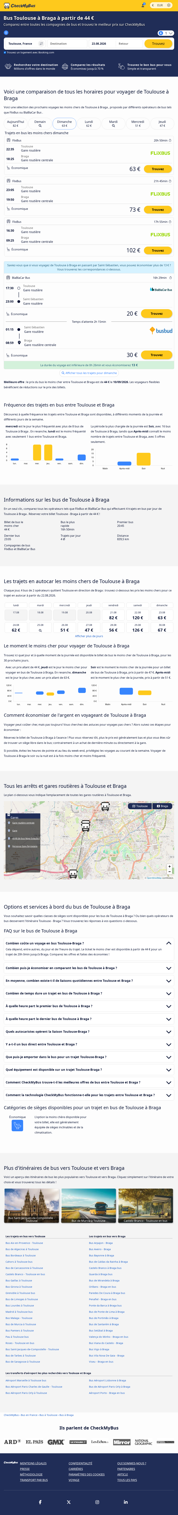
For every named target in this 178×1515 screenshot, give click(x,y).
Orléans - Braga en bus (102, 1286)
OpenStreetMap (154, 877)
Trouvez (158, 169)
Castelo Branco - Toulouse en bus (25, 1274)
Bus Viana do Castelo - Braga (106, 1343)
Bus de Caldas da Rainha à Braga (108, 1261)
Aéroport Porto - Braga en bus (107, 1393)
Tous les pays (127, 1480)
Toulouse (142, 806)
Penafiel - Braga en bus (102, 1299)
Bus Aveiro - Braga (100, 1249)
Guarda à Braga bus (100, 1274)
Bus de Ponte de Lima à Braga (106, 1311)
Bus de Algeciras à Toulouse (22, 1249)
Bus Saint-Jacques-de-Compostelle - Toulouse (32, 1349)
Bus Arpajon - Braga (101, 1243)
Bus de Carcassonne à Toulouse (24, 1268)
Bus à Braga (66, 1415)
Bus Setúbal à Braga (101, 1330)
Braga (164, 806)
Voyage (74, 1480)
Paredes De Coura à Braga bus (107, 1293)
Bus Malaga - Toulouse (19, 1318)
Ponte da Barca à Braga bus (105, 1305)
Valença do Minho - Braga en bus (108, 1336)
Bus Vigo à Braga (99, 1349)
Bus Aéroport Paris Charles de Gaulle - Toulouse (34, 1386)
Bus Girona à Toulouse (19, 1286)
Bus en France (29, 1415)
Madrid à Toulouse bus (19, 1311)
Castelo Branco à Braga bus (105, 1268)
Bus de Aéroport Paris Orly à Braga (109, 1386)
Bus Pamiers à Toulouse (20, 1330)
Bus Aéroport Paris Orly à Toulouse (26, 1393)
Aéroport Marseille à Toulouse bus (26, 1380)
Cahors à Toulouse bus (19, 1261)
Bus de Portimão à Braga (103, 1318)
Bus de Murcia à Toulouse (21, 1324)
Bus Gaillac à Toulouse (19, 1280)
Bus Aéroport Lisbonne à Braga (107, 1380)
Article (122, 1474)
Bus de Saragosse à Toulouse (23, 1361)
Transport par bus (34, 1480)
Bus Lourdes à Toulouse (20, 1305)
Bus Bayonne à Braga (101, 1255)
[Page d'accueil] (19, 6)
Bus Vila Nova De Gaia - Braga (106, 1355)
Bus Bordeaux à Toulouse (21, 1255)
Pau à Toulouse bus (17, 1336)
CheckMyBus (11, 1415)
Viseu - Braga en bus (101, 1361)
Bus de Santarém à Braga (104, 1324)
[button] (105, 807)
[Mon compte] (143, 5)
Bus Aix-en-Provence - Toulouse (24, 1243)
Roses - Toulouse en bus (20, 1343)
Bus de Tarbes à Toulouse (21, 1355)
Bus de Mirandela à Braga (104, 1280)
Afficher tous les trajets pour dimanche (91, 373)
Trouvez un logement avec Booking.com (30, 52)
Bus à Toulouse (48, 1415)
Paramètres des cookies (87, 1474)
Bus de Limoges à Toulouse (22, 1299)
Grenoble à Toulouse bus (20, 1293)
